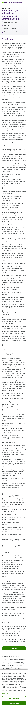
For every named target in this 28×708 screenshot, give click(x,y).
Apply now (14, 648)
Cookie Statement (13, 692)
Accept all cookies (14, 703)
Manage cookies (14, 698)
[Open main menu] (25, 2)
